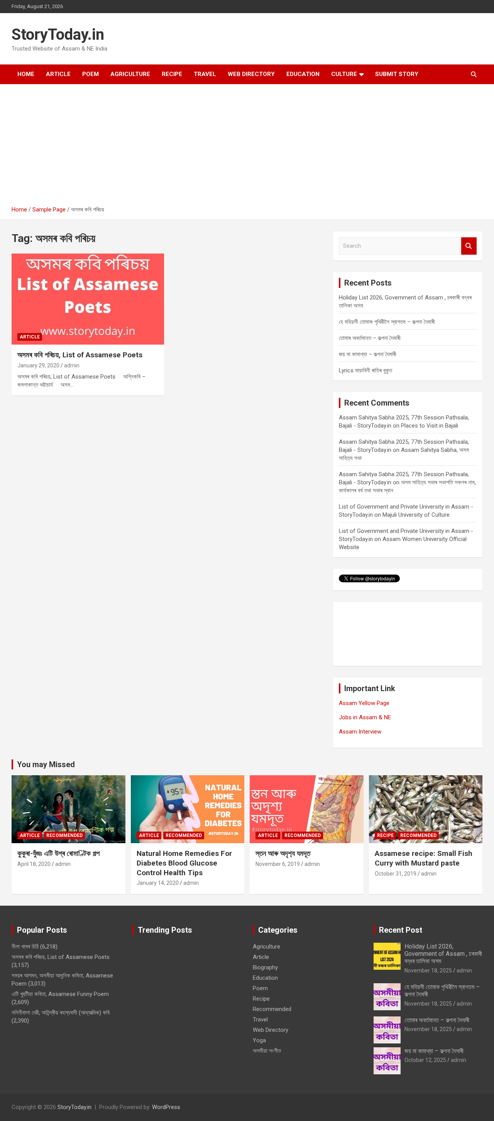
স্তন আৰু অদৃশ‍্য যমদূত (282, 853)
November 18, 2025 (428, 970)
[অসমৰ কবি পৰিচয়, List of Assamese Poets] (87, 299)
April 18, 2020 (34, 864)
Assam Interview (360, 731)
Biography (265, 967)
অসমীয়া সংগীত (267, 1050)
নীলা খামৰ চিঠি (25, 946)
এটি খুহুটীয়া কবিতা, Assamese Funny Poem (60, 994)
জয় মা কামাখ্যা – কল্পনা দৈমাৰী (367, 354)
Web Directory (251, 74)
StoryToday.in (58, 34)
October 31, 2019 (395, 874)
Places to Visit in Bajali (429, 425)
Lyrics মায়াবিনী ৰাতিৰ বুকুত (365, 370)
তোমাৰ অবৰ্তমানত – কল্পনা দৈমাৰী (370, 338)
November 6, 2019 (277, 864)
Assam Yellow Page (364, 703)
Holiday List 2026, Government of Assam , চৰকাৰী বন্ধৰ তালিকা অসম (443, 954)
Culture (344, 74)
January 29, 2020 (38, 365)
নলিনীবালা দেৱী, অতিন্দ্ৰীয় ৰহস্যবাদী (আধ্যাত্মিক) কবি (61, 1012)
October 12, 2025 (425, 1060)
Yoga (259, 1040)
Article (58, 74)
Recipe (172, 74)
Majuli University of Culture (416, 514)
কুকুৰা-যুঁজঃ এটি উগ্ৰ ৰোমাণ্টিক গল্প (58, 853)
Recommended (64, 835)
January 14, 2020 (158, 883)
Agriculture (130, 74)
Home (25, 74)
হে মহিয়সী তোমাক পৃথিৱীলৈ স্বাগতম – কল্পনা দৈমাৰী (387, 321)
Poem (90, 74)
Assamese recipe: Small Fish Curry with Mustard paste (423, 858)
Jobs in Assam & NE (365, 717)
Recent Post (400, 930)
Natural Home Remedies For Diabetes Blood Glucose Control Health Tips (184, 863)
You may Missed (46, 764)
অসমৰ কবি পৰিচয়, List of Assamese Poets (79, 354)
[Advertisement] (247, 148)
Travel (205, 74)
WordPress (166, 1107)
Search (469, 246)
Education (303, 74)
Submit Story (396, 74)
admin (72, 365)
